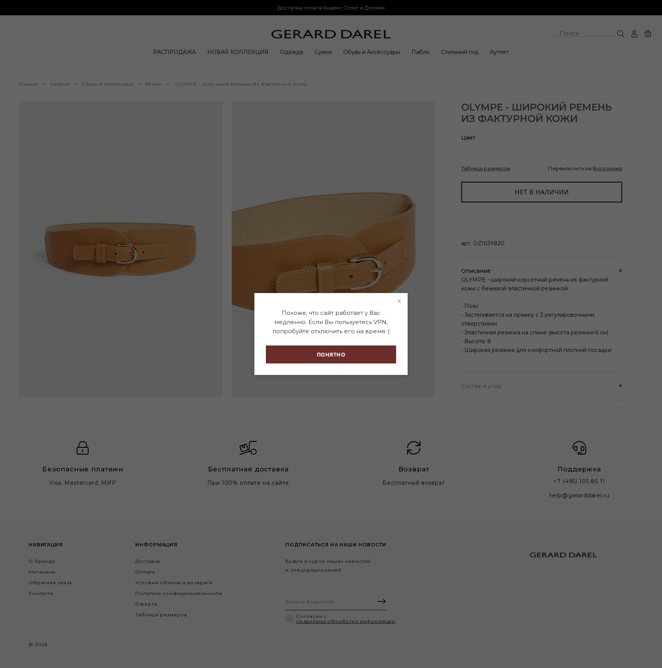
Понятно (331, 354)
